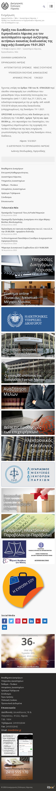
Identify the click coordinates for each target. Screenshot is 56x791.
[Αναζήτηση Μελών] (28, 397)
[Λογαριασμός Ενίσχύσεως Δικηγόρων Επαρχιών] (28, 474)
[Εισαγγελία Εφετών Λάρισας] (28, 371)
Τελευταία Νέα (9, 207)
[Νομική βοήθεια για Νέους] (28, 552)
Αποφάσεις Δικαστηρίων (13, 189)
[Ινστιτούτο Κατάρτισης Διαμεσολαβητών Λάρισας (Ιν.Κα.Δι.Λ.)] (28, 500)
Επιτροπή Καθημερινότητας (14, 172)
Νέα (16, 18)
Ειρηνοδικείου (7, 52)
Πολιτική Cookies (9, 700)
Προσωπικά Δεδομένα (11, 703)
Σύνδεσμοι (6, 197)
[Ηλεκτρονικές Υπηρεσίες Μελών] (28, 744)
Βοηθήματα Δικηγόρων (12, 168)
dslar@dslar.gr (14, 730)
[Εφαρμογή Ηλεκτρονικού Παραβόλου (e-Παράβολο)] (28, 526)
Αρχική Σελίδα (7, 18)
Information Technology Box (51, 787)
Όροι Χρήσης (7, 697)
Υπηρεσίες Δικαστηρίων (13, 180)
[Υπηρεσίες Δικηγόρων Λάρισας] (28, 267)
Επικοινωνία (7, 201)
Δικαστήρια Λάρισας (28, 18)
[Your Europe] (28, 293)
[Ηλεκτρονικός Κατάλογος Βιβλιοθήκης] (28, 448)
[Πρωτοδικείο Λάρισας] (28, 345)
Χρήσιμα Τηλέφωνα (10, 193)
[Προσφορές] (28, 423)
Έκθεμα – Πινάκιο (9, 185)
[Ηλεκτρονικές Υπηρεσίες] (28, 319)
